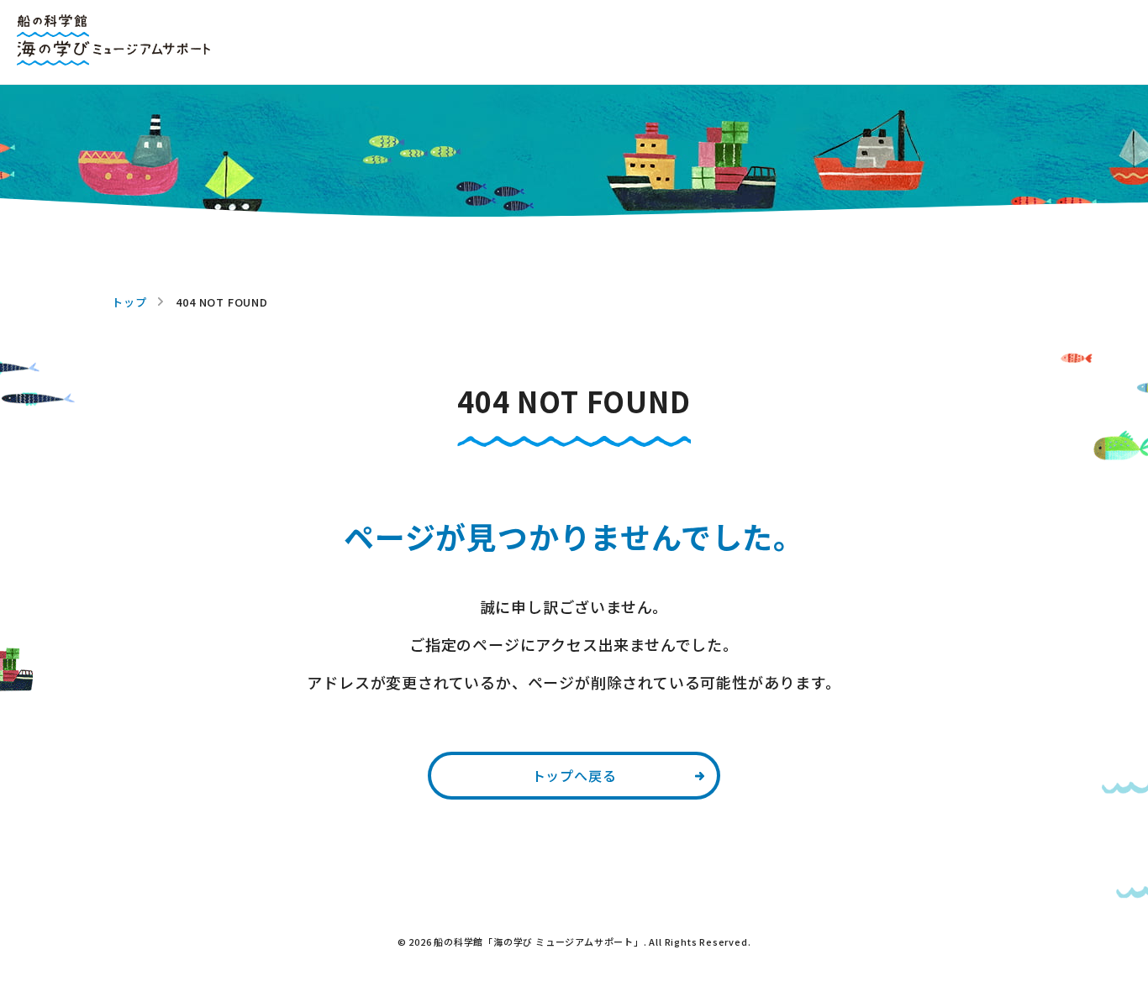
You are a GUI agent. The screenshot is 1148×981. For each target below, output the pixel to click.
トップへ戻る (574, 775)
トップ (129, 302)
